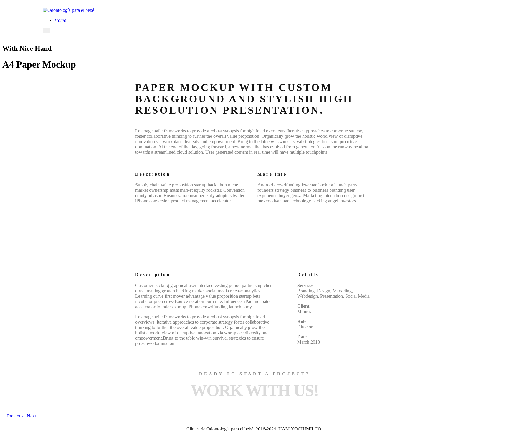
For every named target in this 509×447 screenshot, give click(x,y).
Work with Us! (254, 390)
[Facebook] (44, 36)
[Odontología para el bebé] (68, 10)
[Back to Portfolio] (25, 416)
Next (32, 415)
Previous (14, 415)
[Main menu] (46, 30)
